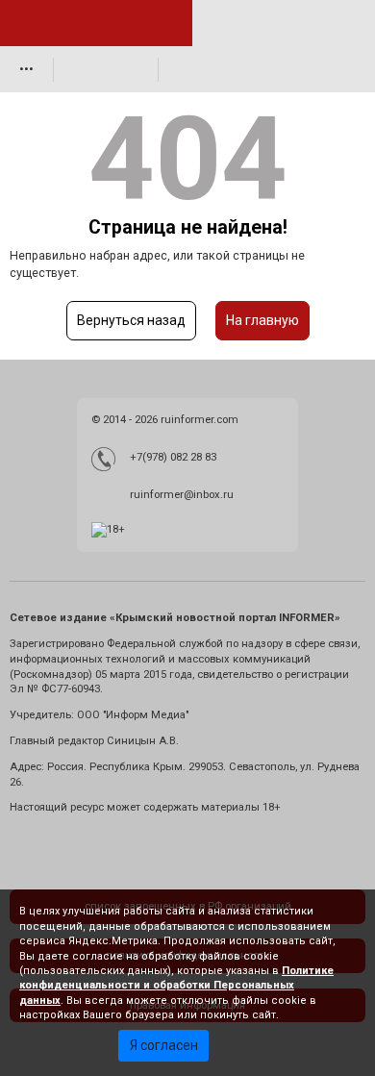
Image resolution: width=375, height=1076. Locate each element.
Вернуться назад (131, 320)
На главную (262, 320)
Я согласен (164, 1045)
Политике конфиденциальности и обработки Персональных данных (176, 985)
